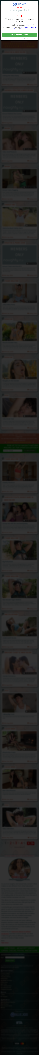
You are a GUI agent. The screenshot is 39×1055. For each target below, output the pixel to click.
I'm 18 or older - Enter (19, 35)
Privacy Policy (23, 28)
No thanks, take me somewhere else (19, 39)
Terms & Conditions (25, 27)
